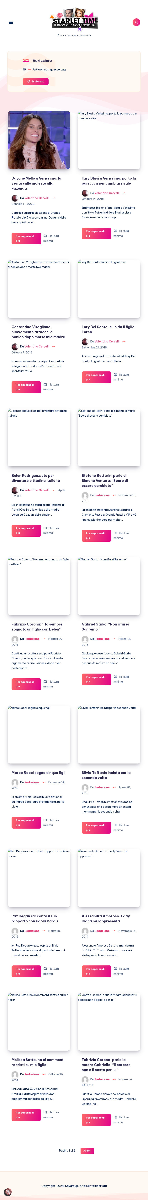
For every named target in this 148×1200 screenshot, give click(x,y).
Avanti (87, 1150)
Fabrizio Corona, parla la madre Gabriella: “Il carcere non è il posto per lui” (106, 1065)
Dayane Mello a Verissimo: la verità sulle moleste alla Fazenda (36, 183)
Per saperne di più (25, 239)
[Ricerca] (136, 22)
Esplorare (37, 81)
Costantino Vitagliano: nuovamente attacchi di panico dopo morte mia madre (38, 332)
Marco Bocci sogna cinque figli (38, 772)
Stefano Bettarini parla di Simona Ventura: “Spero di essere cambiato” (105, 480)
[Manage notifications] (8, 1191)
